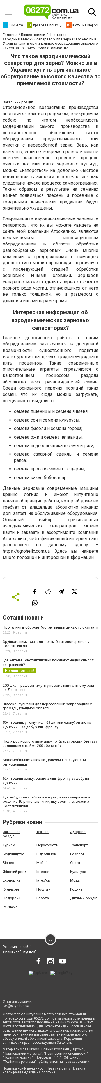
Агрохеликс (63, 231)
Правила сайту (58, 1068)
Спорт (75, 863)
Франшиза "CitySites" (19, 952)
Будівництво (13, 854)
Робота (42, 898)
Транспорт (79, 845)
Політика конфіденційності (24, 1068)
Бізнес (8, 863)
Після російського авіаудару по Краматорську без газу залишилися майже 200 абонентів (50, 743)
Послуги (43, 889)
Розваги (77, 854)
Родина (76, 889)
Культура (78, 872)
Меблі (41, 863)
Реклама (10, 907)
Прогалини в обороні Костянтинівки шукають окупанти (50, 627)
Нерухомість (47, 845)
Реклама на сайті (17, 947)
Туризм (9, 845)
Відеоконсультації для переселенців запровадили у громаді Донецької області (47, 706)
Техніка (42, 832)
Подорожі (11, 898)
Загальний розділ (11, 834)
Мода (75, 880)
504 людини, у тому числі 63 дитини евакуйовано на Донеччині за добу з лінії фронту (47, 724)
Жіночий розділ (16, 872)
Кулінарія (11, 889)
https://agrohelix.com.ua (26, 551)
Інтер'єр (43, 880)
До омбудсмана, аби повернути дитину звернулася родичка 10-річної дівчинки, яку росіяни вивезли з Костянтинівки (46, 801)
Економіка (11, 880)
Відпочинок (46, 854)
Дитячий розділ (83, 898)
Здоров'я (78, 832)
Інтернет (43, 872)
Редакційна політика (38, 1072)
